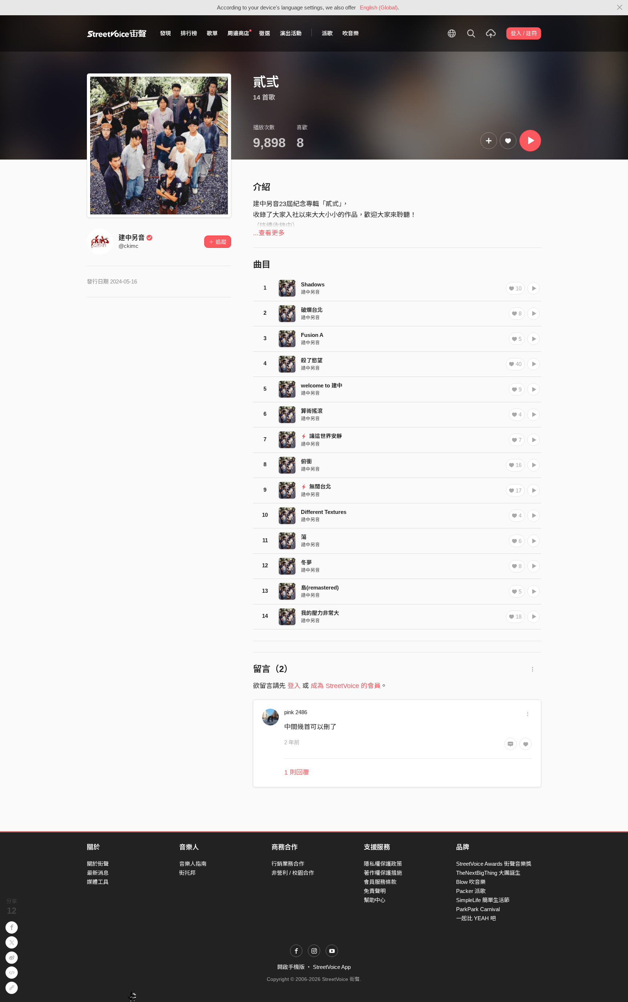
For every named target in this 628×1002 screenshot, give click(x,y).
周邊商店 (238, 33)
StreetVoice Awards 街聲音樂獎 (493, 864)
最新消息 (98, 873)
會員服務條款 (380, 882)
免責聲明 (375, 891)
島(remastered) (320, 587)
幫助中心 (375, 900)
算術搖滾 (312, 411)
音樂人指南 (192, 864)
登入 (294, 685)
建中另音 (131, 237)
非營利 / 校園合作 (292, 873)
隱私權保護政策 (383, 864)
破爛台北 (312, 310)
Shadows (313, 284)
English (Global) (379, 7)
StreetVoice (117, 33)
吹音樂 (350, 33)
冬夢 (306, 562)
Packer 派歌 (471, 891)
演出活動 (291, 33)
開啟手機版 (291, 967)
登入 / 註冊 (524, 33)
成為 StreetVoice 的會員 (346, 685)
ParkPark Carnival (478, 909)
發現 (165, 33)
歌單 (212, 33)
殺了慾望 (312, 360)
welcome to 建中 (321, 385)
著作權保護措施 (383, 873)
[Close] (620, 7)
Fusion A (312, 335)
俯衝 (306, 461)
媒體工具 (98, 882)
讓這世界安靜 (325, 436)
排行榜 (189, 33)
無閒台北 (319, 486)
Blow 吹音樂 (471, 882)
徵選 (264, 33)
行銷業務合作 (287, 864)
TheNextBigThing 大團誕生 (488, 873)
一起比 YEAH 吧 (476, 918)
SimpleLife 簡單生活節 (483, 900)
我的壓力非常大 (320, 613)
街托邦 (187, 873)
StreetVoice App (332, 967)
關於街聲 (98, 864)
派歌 (327, 33)
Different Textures (323, 512)
